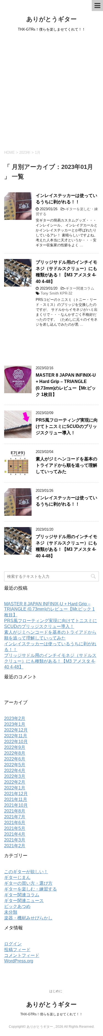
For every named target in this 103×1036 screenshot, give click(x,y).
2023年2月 (14, 718)
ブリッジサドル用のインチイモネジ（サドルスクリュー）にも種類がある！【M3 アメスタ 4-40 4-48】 (66, 272)
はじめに (55, 991)
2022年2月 (14, 782)
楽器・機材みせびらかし (28, 918)
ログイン (13, 943)
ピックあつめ (17, 906)
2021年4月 (14, 834)
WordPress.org (18, 961)
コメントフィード (21, 955)
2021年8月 (14, 811)
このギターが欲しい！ (26, 871)
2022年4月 (14, 770)
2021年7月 (14, 816)
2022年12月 (16, 730)
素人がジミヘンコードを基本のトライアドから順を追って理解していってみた (66, 465)
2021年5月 (14, 828)
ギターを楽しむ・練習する (30, 889)
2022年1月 (14, 788)
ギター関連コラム (80, 288)
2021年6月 (14, 822)
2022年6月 (14, 759)
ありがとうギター (51, 19)
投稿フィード (17, 949)
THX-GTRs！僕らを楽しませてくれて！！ (51, 1014)
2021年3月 (14, 840)
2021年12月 (16, 793)
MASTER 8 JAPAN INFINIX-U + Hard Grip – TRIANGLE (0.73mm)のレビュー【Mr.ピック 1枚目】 (66, 385)
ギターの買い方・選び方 (28, 883)
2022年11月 (15, 735)
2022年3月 (14, 776)
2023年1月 (14, 724)
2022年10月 (16, 741)
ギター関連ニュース (24, 900)
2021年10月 (16, 805)
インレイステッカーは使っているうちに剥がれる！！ (66, 198)
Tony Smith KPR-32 (56, 293)
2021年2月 (14, 845)
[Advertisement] (51, 90)
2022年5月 (14, 764)
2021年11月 (15, 799)
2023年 (24, 152)
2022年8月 (14, 753)
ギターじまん (17, 877)
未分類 (10, 912)
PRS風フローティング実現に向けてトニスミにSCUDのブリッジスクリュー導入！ (67, 426)
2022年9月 (14, 747)
